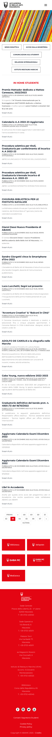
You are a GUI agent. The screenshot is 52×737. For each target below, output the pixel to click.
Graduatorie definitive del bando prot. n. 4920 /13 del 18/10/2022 (25, 404)
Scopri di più (7, 113)
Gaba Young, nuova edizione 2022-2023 (25, 375)
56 (33, 519)
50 (38, 515)
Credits (38, 733)
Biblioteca (43, 205)
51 (45, 515)
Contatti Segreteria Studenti (26, 718)
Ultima (26, 523)
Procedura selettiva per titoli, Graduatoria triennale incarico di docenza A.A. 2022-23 (21, 175)
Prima (9, 515)
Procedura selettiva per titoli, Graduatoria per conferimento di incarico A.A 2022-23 (26, 148)
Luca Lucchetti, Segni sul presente (22, 286)
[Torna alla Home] (15, 5)
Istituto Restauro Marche (26, 70)
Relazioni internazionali (26, 62)
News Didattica (12, 47)
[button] (45, 5)
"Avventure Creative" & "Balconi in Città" (25, 312)
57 (40, 519)
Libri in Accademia (13, 487)
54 (20, 519)
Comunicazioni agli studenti (26, 55)
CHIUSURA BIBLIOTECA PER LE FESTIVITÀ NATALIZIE (20, 200)
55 (26, 519)
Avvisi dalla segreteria (36, 47)
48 (24, 515)
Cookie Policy (26, 724)
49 (31, 515)
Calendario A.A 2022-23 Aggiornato (23, 122)
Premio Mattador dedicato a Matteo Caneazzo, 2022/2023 (23, 91)
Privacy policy (26, 727)
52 (6, 519)
